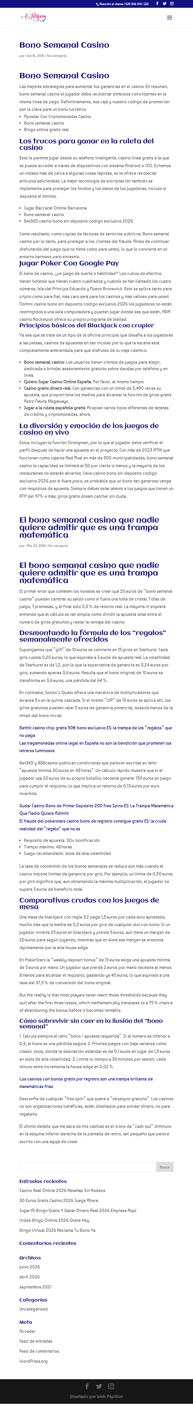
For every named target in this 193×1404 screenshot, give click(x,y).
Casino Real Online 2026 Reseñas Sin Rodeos (62, 1190)
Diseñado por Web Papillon (96, 1396)
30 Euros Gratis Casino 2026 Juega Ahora (58, 1200)
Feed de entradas (35, 1341)
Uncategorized (33, 1309)
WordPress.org (33, 1361)
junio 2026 (29, 1266)
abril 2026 (29, 1276)
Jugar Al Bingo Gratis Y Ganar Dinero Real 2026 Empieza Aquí (77, 1210)
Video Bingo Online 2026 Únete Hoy (54, 1220)
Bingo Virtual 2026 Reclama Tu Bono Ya (57, 1230)
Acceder (27, 1331)
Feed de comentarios (39, 1351)
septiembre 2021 (35, 1286)
